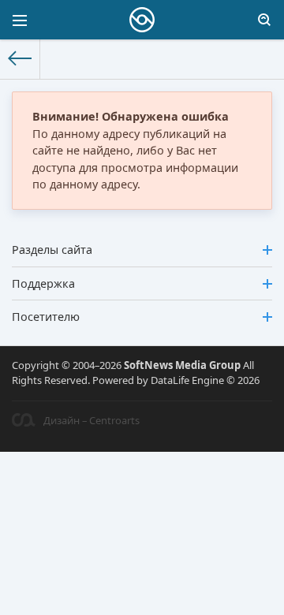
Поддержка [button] (43, 283)
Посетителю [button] (46, 316)
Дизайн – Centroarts (91, 420)
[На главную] (20, 59)
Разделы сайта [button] (52, 249)
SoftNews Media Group (182, 365)
